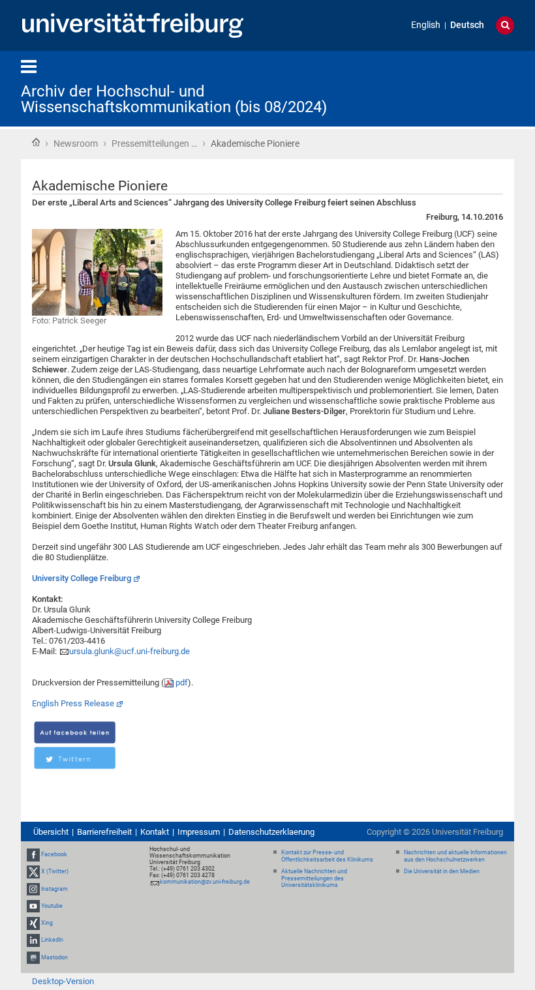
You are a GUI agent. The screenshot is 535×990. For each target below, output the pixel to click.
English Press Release (73, 703)
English (425, 25)
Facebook (54, 854)
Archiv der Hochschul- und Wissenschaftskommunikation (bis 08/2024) (174, 99)
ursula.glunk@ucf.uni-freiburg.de (129, 651)
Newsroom (76, 143)
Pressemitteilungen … (154, 143)
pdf (182, 682)
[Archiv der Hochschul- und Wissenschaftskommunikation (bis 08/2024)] (450, 88)
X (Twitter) (55, 872)
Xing (47, 923)
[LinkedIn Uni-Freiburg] (33, 940)
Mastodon (54, 957)
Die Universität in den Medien (442, 871)
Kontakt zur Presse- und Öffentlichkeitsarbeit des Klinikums (327, 856)
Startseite (36, 142)
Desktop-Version (63, 981)
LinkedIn (52, 940)
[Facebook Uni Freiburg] (33, 854)
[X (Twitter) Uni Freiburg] (33, 872)
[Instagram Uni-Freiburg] (33, 889)
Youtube (52, 906)
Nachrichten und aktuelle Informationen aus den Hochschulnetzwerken (455, 856)
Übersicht (51, 832)
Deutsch (467, 25)
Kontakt (154, 832)
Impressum (198, 832)
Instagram (54, 889)
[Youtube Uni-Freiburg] (33, 906)
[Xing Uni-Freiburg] (33, 923)
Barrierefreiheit (104, 832)
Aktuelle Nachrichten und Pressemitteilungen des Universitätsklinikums (314, 878)
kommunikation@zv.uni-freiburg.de (205, 881)
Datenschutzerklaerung (271, 832)
